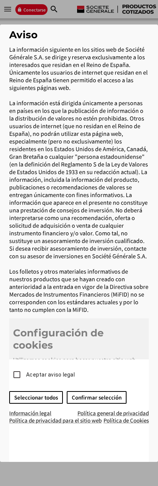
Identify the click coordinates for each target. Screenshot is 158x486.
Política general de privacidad (113, 413)
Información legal (30, 413)
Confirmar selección (97, 397)
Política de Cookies (126, 420)
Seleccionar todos (36, 397)
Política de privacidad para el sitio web (55, 420)
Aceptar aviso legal (50, 375)
